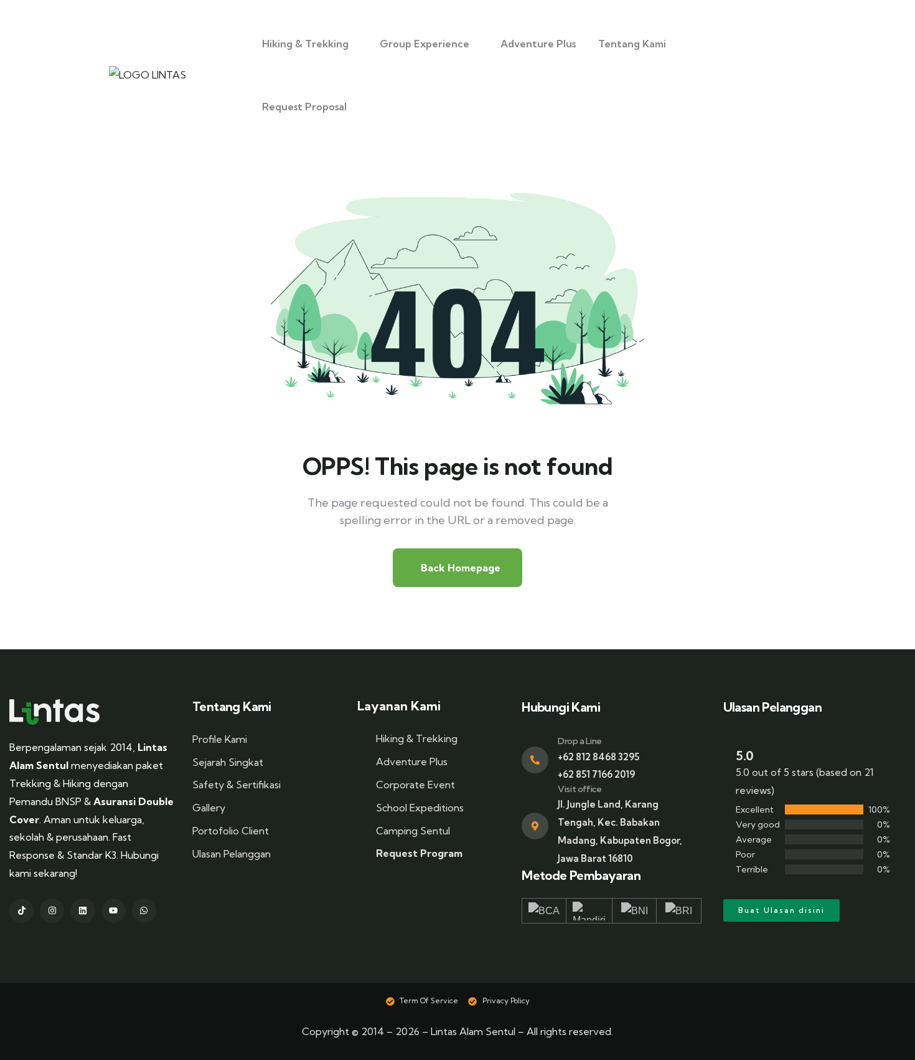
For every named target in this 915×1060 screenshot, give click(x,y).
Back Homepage (460, 567)
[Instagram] (52, 911)
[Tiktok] (21, 911)
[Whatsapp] (144, 911)
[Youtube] (113, 911)
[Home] (54, 712)
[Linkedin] (82, 911)
